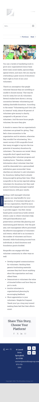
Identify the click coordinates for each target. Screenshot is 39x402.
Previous (25, 37)
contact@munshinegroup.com (27, 361)
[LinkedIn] (29, 352)
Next (32, 37)
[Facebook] (29, 348)
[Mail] (34, 352)
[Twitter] (34, 348)
